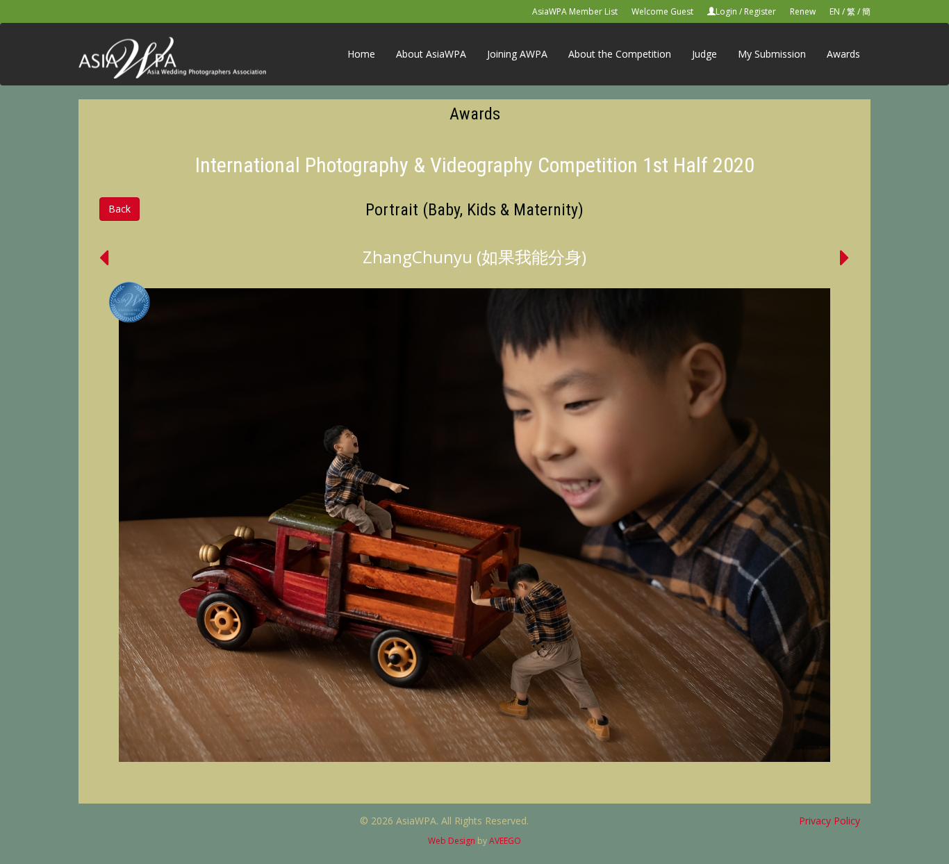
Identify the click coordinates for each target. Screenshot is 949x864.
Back (119, 208)
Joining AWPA (517, 53)
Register (760, 11)
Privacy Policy (829, 820)
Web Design (451, 841)
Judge (704, 53)
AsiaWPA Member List (575, 11)
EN (835, 11)
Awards (843, 53)
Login (726, 11)
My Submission (772, 53)
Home (361, 53)
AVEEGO (505, 841)
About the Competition (619, 53)
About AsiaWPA (431, 53)
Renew (803, 11)
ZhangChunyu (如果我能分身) (474, 256)
